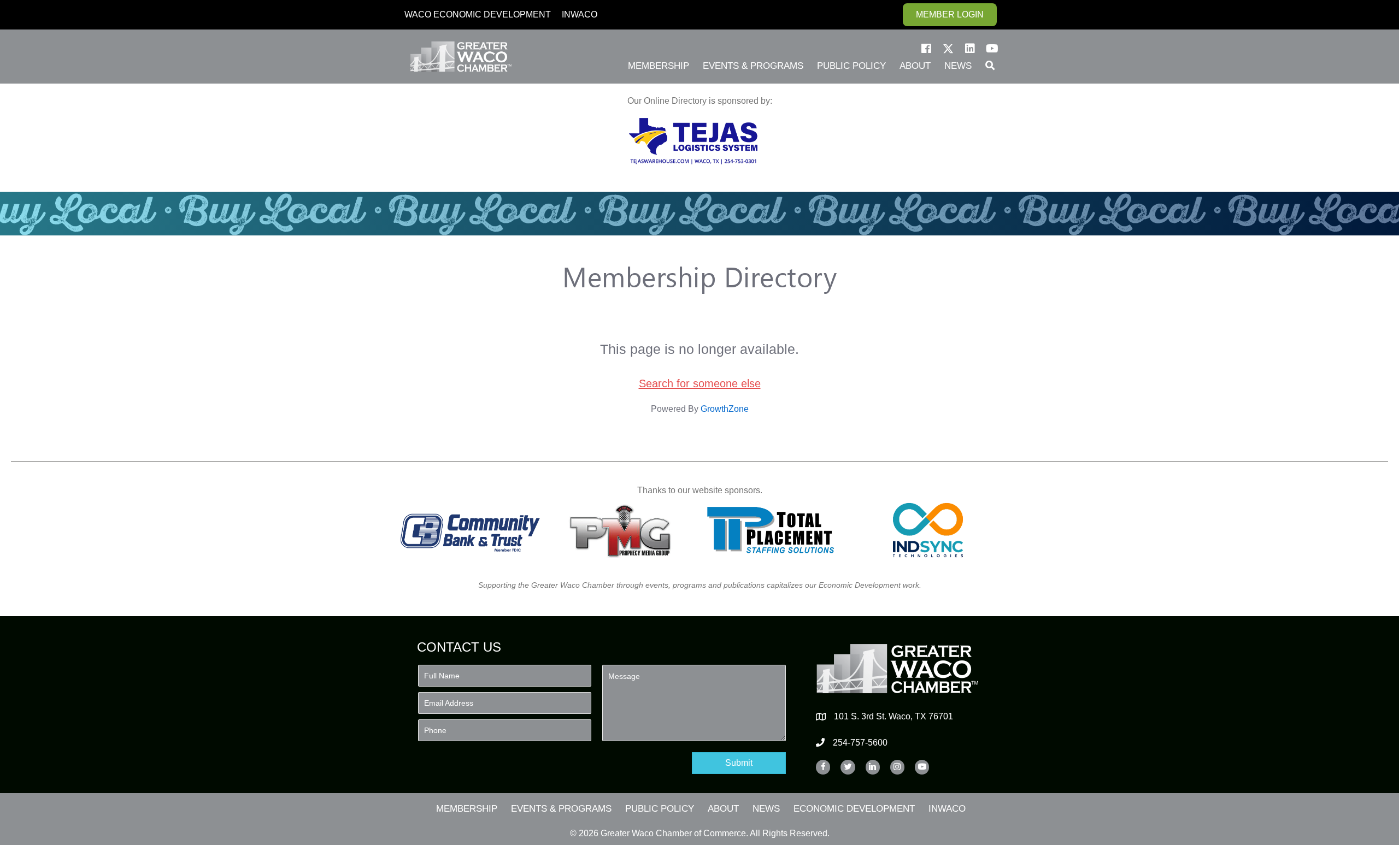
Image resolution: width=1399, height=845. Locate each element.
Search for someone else (700, 383)
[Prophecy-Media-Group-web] (623, 530)
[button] (926, 48)
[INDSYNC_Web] (928, 530)
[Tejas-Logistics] (693, 141)
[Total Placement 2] (776, 530)
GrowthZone (725, 408)
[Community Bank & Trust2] (470, 530)
